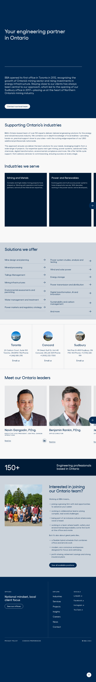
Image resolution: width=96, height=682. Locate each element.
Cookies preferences (31, 641)
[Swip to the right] (92, 205)
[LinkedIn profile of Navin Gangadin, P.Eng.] (44, 440)
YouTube (77, 610)
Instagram (78, 605)
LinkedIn (77, 596)
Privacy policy (11, 641)
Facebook (78, 600)
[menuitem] (25, 260)
